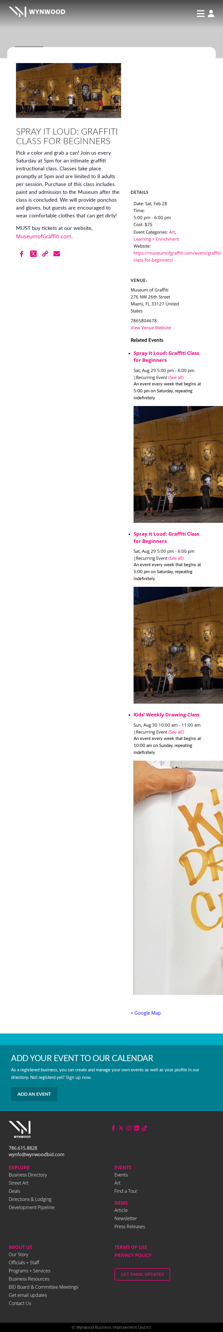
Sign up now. (79, 1077)
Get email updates (28, 1295)
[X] (33, 253)
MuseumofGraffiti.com (43, 236)
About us (20, 1247)
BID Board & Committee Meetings (43, 1287)
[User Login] (209, 14)
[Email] (56, 253)
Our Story (18, 1254)
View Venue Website (151, 327)
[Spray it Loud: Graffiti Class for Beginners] (170, 465)
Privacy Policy (133, 1255)
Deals (14, 1191)
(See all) (176, 377)
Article (121, 1210)
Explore (19, 1167)
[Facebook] (22, 253)
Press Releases (129, 1226)
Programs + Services (29, 1270)
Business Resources (29, 1279)
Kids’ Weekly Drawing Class (166, 714)
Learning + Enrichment (156, 239)
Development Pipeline (32, 1207)
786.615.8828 (23, 1148)
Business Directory (28, 1175)
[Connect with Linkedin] (136, 1128)
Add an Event (34, 1094)
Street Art (18, 1183)
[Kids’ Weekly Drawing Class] (170, 879)
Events (123, 1167)
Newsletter (125, 1218)
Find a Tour (125, 1191)
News (121, 1203)
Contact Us (20, 1303)
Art (172, 232)
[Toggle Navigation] (200, 13)
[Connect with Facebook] (113, 1128)
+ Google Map (146, 1013)
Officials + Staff (24, 1262)
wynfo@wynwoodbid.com (36, 1154)
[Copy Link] (45, 253)
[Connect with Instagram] (129, 1128)
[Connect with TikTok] (144, 1128)
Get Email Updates (142, 1274)
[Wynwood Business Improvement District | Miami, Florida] (37, 13)
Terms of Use (130, 1247)
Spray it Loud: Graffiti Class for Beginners (166, 357)
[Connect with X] (121, 1128)
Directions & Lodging (30, 1199)
